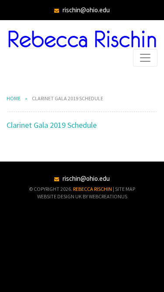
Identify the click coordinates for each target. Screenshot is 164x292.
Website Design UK (59, 196)
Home (14, 98)
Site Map (125, 189)
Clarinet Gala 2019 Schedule (52, 125)
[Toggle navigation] (145, 58)
